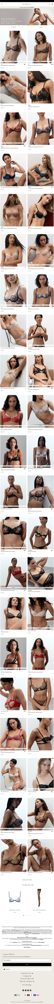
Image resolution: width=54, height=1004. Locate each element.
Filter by (14, 27)
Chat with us (7, 969)
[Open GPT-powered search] (50, 4)
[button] (52, 1)
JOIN (27, 964)
